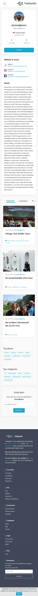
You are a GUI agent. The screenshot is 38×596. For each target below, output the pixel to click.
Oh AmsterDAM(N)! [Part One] (19, 278)
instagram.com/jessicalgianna (16, 71)
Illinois (27, 241)
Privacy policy (9, 539)
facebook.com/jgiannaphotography (18, 76)
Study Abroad (8, 380)
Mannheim (7, 356)
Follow (19, 50)
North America (11, 241)
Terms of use (8, 541)
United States (20, 241)
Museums (27, 373)
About (7, 524)
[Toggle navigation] (5, 3)
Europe (9, 287)
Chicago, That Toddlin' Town (17, 234)
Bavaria (6, 352)
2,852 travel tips (14, 443)
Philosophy (7, 376)
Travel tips (10, 201)
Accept (19, 594)
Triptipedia (30, 3)
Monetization (9, 476)
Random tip (8, 481)
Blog (6, 526)
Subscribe (18, 410)
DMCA (7, 544)
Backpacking (12, 373)
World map (8, 478)
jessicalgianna (20, 230)
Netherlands (15, 287)
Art (5, 373)
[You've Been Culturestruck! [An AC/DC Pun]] (19, 305)
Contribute (8, 473)
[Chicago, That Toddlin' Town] (19, 216)
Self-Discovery (26, 376)
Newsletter (8, 514)
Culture (20, 373)
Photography (16, 376)
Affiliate (7, 493)
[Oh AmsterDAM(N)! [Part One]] (19, 261)
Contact (7, 529)
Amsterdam (23, 287)
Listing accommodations (12, 499)
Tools (6, 554)
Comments (23, 201)
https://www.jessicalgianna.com (17, 66)
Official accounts (10, 511)
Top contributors (10, 509)
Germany (14, 335)
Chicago (7, 243)
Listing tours (8, 496)
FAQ (6, 491)
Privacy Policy (33, 591)
